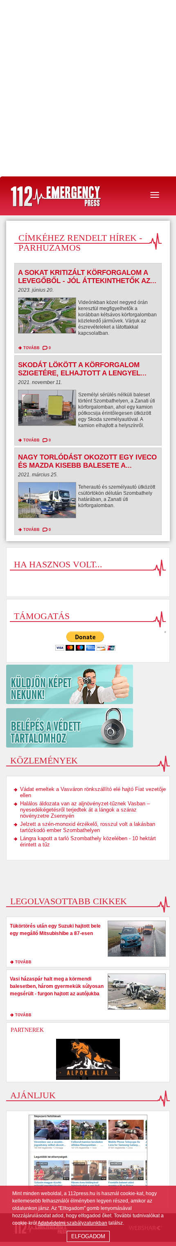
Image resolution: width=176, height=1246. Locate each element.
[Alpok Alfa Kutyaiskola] (88, 1059)
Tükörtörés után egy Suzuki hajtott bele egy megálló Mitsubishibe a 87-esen (55, 929)
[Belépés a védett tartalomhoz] (88, 728)
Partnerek (27, 1030)
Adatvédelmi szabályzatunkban (72, 1223)
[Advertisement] (88, 88)
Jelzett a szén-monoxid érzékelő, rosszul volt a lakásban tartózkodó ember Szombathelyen (87, 827)
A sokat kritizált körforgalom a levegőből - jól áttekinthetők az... (87, 277)
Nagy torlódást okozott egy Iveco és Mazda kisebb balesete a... (87, 461)
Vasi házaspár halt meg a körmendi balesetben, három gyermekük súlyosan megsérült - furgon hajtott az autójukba (57, 986)
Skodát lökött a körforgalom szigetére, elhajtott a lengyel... (82, 369)
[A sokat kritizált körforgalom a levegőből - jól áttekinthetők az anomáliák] (47, 317)
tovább (31, 348)
